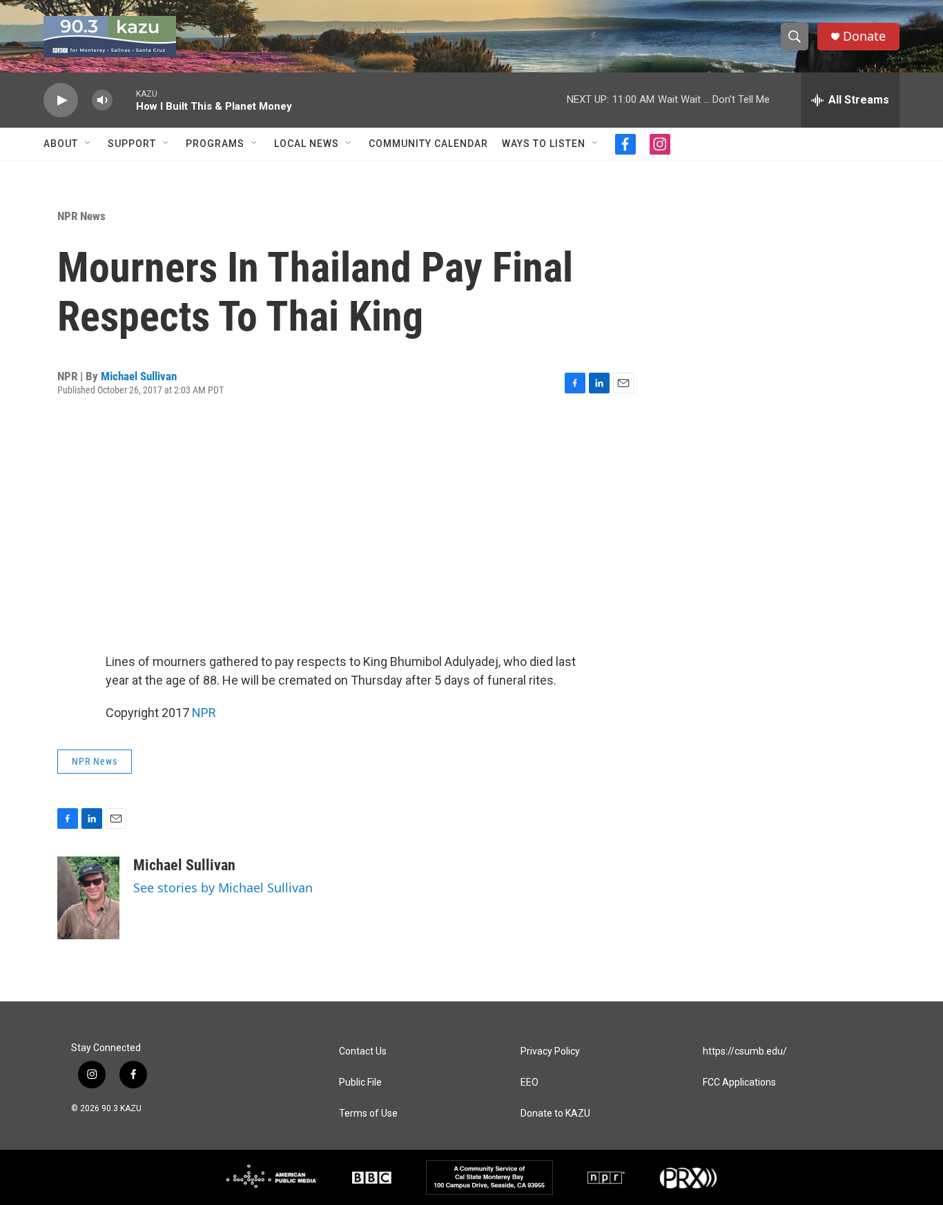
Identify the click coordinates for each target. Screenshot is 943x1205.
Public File (360, 1082)
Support (132, 143)
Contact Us (363, 1051)
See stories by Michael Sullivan (223, 887)
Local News (306, 143)
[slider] (124, 99)
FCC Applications (739, 1082)
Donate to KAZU (555, 1113)
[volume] (102, 100)
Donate (864, 36)
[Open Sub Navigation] (88, 143)
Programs (215, 143)
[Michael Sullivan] (88, 897)
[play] (61, 100)
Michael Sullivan (139, 376)
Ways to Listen (543, 143)
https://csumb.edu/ (745, 1051)
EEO (529, 1082)
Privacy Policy (550, 1051)
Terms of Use (368, 1113)
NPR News (81, 216)
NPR (204, 712)
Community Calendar (428, 143)
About (60, 143)
